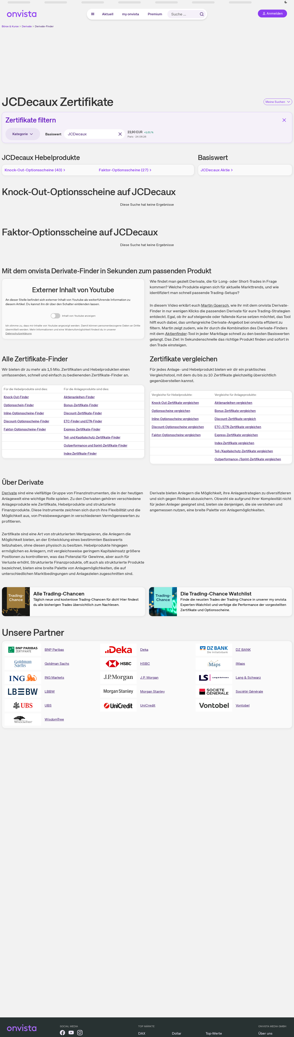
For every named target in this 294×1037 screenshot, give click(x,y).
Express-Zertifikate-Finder (82, 429)
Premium (155, 14)
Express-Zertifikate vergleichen (236, 435)
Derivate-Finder (44, 26)
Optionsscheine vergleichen (171, 411)
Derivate (27, 26)
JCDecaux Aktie (215, 169)
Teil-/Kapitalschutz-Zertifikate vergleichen (244, 451)
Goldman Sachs (57, 663)
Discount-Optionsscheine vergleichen (178, 427)
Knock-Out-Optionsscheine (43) (33, 169)
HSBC (145, 663)
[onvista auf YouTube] (71, 1033)
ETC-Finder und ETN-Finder (83, 421)
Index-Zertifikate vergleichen (234, 443)
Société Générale (249, 691)
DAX (141, 1033)
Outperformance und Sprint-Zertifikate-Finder (95, 445)
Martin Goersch (215, 305)
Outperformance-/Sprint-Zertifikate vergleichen (248, 459)
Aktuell (108, 14)
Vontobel (243, 705)
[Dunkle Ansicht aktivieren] (285, 2)
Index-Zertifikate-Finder (80, 454)
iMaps (240, 663)
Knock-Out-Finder (16, 397)
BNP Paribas (54, 649)
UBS (48, 705)
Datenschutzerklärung (18, 333)
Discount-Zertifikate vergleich (235, 419)
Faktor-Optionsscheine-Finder (25, 429)
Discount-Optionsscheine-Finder (26, 421)
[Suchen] (201, 14)
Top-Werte (214, 1033)
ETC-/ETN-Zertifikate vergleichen (238, 427)
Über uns (265, 1033)
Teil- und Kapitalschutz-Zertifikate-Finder (92, 437)
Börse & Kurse (10, 26)
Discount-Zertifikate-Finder (83, 413)
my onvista (130, 14)
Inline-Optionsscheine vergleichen (175, 419)
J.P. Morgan (149, 677)
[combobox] (94, 134)
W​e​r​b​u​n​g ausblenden (184, 59)
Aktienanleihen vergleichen (233, 403)
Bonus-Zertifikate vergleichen (235, 411)
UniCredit (147, 705)
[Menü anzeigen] (92, 14)
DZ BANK (243, 649)
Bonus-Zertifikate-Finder (81, 405)
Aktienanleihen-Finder (79, 397)
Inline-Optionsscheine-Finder (24, 413)
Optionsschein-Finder (19, 405)
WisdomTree (54, 719)
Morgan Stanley (152, 691)
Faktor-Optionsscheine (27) (123, 169)
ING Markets (54, 677)
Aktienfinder (176, 333)
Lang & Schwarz (248, 677)
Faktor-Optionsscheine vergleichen (176, 435)
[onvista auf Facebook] (62, 1033)
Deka (144, 649)
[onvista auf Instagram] (79, 1033)
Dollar (176, 1033)
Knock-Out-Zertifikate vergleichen (175, 403)
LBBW (50, 691)
